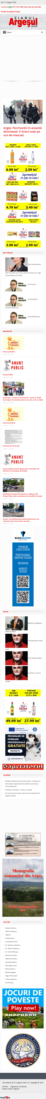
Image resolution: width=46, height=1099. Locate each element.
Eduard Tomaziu (11, 955)
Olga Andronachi (11, 976)
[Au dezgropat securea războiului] (16, 299)
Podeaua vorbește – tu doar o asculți (18, 790)
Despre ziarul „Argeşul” (11, 1089)
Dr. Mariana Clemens (12, 945)
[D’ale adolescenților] (16, 658)
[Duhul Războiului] (16, 316)
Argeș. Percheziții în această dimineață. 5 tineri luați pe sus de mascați (22, 131)
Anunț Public (8, 375)
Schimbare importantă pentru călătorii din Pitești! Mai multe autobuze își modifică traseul (22, 495)
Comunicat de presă (11, 446)
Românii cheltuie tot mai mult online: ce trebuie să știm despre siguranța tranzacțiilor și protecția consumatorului (22, 783)
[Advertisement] (23, 58)
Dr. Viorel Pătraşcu (11, 952)
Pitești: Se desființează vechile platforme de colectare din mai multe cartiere (21, 520)
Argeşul (8, 935)
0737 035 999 (17, 7)
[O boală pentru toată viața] (16, 641)
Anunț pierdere (9, 423)
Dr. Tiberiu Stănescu (12, 948)
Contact (4, 7)
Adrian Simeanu (11, 931)
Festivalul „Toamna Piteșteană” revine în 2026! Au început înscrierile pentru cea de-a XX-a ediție (23, 399)
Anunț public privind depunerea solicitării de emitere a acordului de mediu (21, 470)
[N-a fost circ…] (16, 284)
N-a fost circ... (32, 284)
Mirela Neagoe (10, 972)
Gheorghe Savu (11, 965)
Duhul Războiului (34, 316)
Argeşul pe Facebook (18, 1086)
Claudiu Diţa (9, 938)
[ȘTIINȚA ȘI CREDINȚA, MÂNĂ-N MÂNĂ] (16, 623)
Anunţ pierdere (9, 352)
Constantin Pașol (11, 942)
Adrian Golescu (10, 928)
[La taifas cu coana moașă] (16, 673)
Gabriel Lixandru (11, 959)
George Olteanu (11, 962)
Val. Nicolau (9, 983)
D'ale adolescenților (35, 658)
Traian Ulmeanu (11, 979)
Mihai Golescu (10, 969)
